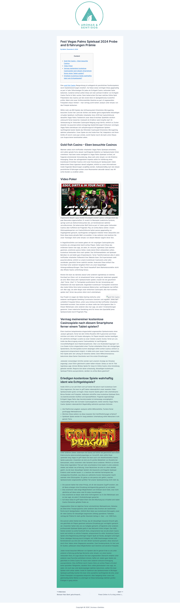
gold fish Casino (70, 85)
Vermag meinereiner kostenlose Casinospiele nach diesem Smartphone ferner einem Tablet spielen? (78, 70)
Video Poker (68, 66)
